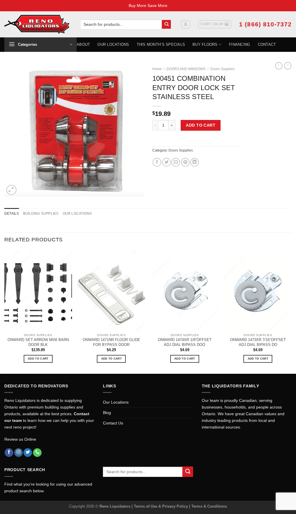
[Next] (291, 311)
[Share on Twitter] (166, 162)
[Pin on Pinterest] (185, 162)
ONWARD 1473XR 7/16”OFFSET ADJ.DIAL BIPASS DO (258, 342)
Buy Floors (205, 44)
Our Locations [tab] (77, 213)
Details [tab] (11, 213)
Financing (239, 44)
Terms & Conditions (209, 506)
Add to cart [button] (38, 358)
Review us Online (20, 439)
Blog (107, 412)
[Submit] (166, 24)
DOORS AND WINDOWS (186, 69)
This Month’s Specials (161, 44)
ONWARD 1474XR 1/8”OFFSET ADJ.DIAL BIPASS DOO (185, 342)
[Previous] (4, 311)
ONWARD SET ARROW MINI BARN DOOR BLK (38, 342)
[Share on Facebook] (157, 162)
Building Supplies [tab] (41, 213)
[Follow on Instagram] (18, 452)
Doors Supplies (222, 69)
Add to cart (200, 125)
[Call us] (37, 452)
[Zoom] (11, 190)
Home (157, 69)
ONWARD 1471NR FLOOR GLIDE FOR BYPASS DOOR (111, 342)
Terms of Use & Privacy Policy (161, 506)
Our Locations (113, 44)
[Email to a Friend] (175, 162)
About (83, 44)
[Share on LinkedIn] (194, 162)
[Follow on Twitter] (27, 452)
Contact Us (113, 423)
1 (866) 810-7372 (265, 24)
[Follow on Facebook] (9, 452)
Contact (267, 44)
